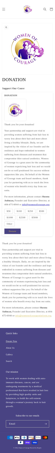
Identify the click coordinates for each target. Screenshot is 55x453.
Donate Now (11, 341)
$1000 (10, 217)
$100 (19, 211)
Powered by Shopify (36, 448)
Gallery (9, 354)
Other (9, 224)
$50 (9, 211)
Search (9, 361)
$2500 (22, 217)
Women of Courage (24, 448)
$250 (30, 211)
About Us (10, 348)
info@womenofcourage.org (36, 204)
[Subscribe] (45, 423)
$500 (41, 211)
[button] (3, 9)
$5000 (35, 217)
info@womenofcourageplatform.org (33, 315)
